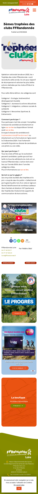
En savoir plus (19, 485)
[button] (31, 318)
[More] (22, 241)
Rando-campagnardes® (10, 3)
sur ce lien (10, 127)
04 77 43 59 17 (6, 250)
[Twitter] (15, 241)
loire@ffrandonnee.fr (8, 255)
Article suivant (30, 262)
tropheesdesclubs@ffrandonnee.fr (15, 135)
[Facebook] (11, 241)
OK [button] (19, 488)
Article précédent (8, 262)
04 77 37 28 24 (6, 253)
